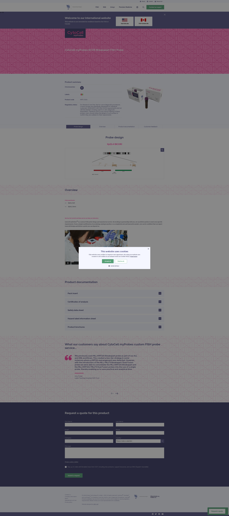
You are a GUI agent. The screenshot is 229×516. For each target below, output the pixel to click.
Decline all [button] (121, 261)
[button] (114, 266)
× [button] (148, 249)
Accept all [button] (108, 261)
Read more (133, 256)
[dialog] (114, 258)
